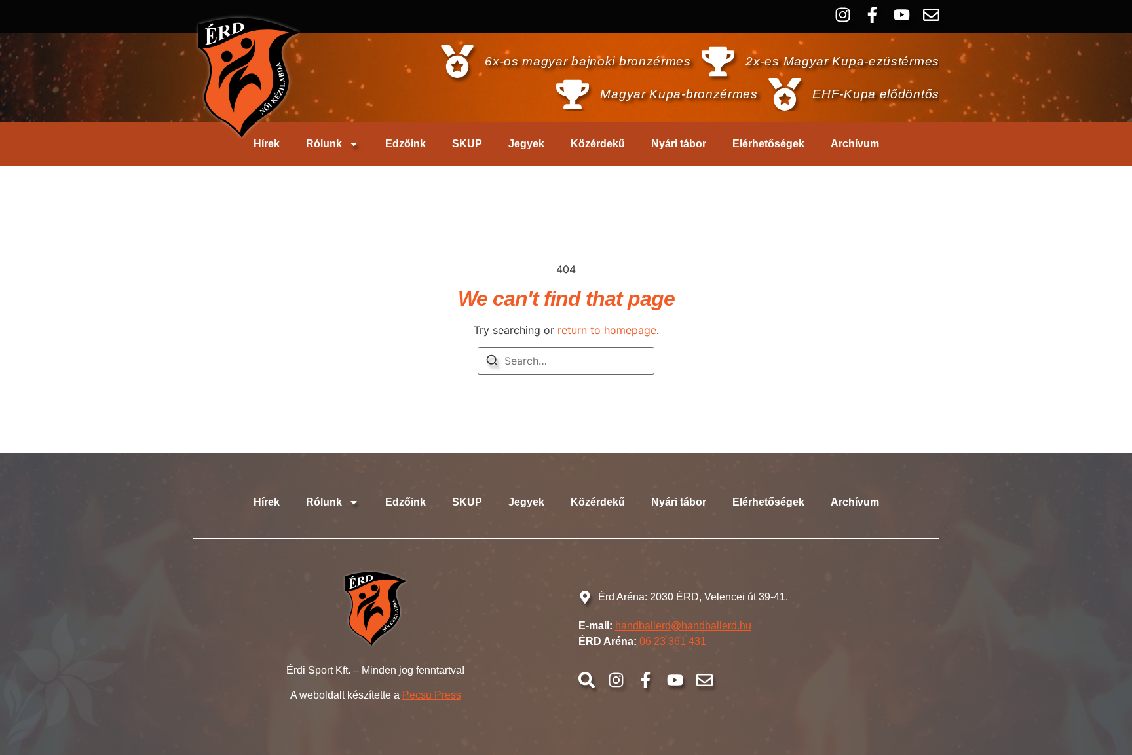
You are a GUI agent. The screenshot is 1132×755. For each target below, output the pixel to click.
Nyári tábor (678, 143)
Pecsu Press (431, 695)
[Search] (492, 362)
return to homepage (606, 330)
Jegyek (526, 143)
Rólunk (324, 143)
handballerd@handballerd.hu (683, 625)
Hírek (267, 143)
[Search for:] (566, 361)
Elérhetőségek (768, 143)
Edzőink (405, 143)
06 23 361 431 (672, 641)
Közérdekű (598, 143)
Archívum (855, 143)
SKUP (467, 143)
